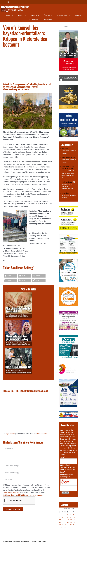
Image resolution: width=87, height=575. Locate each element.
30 (71, 524)
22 (68, 522)
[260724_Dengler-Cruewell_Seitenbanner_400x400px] (68, 235)
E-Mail (62, 457)
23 (71, 522)
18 (76, 520)
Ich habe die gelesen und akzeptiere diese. (67, 468)
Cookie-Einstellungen (38, 541)
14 (65, 520)
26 (60, 524)
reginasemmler (10, 434)
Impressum (25, 541)
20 (62, 522)
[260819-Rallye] (18, 349)
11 (76, 517)
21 (65, 522)
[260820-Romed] (18, 321)
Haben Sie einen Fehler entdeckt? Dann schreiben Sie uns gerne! (25, 390)
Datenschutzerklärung (67, 467)
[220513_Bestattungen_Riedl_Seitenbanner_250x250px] (68, 312)
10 (74, 517)
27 (62, 524)
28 (65, 524)
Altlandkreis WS (42, 434)
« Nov (61, 527)
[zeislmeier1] (68, 412)
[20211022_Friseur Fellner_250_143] (68, 364)
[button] (57, 20)
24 (74, 522)
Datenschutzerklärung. (11, 493)
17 (74, 520)
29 (68, 524)
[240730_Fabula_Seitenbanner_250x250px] (68, 288)
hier (63, 455)
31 (74, 524)
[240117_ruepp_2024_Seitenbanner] (68, 86)
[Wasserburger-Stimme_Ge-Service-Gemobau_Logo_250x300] (68, 207)
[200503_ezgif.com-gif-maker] (68, 260)
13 (62, 520)
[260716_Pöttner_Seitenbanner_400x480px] (68, 336)
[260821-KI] (18, 293)
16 (71, 520)
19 (60, 522)
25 (76, 522)
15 (68, 520)
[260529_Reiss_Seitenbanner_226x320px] (68, 380)
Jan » (65, 527)
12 (60, 520)
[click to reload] (68, 481)
